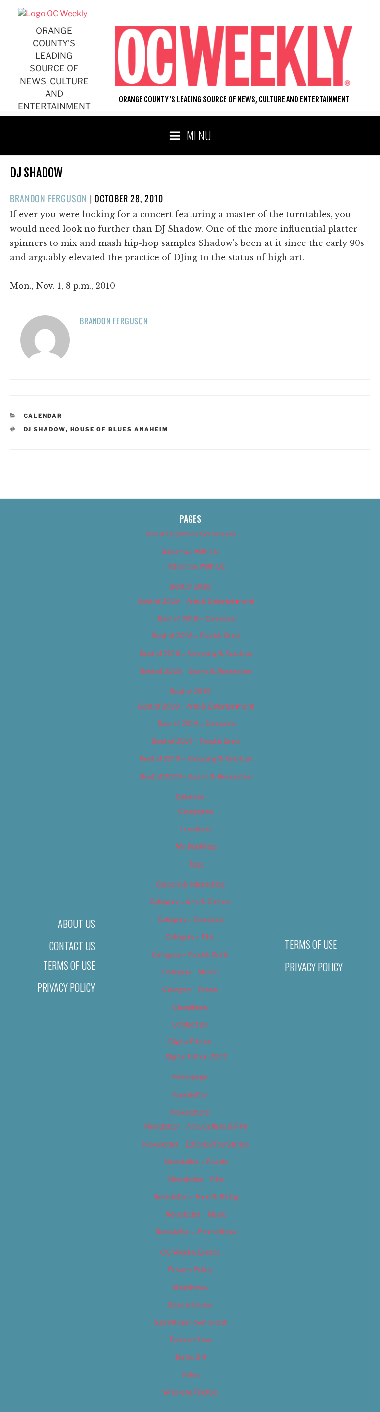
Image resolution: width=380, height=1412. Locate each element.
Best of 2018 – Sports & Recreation (196, 671)
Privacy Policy (66, 987)
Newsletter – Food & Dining (196, 1196)
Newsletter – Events (196, 1161)
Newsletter (190, 1094)
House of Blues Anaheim (119, 429)
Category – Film (190, 936)
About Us (76, 923)
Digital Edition (190, 1041)
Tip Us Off (190, 1357)
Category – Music (190, 972)
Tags (196, 864)
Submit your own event (190, 1322)
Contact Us (72, 945)
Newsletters (190, 1112)
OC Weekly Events (190, 1252)
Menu (199, 135)
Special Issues (190, 1304)
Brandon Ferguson (48, 198)
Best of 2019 (190, 691)
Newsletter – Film (196, 1179)
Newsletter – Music (196, 1214)
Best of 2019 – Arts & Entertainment (196, 706)
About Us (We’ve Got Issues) (190, 534)
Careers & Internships (190, 884)
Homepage (190, 1076)
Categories (196, 811)
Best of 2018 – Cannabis (196, 618)
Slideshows (190, 1287)
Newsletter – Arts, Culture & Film (196, 1126)
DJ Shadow (45, 429)
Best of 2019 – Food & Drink (196, 741)
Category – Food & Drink (190, 954)
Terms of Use (69, 965)
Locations (196, 829)
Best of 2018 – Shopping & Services (196, 653)
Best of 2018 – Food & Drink (196, 636)
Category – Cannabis (190, 919)
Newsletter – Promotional (196, 1231)
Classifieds (190, 1007)
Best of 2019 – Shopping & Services (196, 758)
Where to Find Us (190, 1392)
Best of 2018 (190, 586)
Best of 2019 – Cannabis (196, 723)
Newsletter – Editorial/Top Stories (196, 1144)
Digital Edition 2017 (196, 1056)
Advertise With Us (190, 551)
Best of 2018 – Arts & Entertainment (196, 601)
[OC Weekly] (52, 13)
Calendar (43, 415)
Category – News (190, 989)
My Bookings (196, 846)
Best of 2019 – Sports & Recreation (196, 776)
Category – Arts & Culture (190, 901)
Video (190, 1374)
